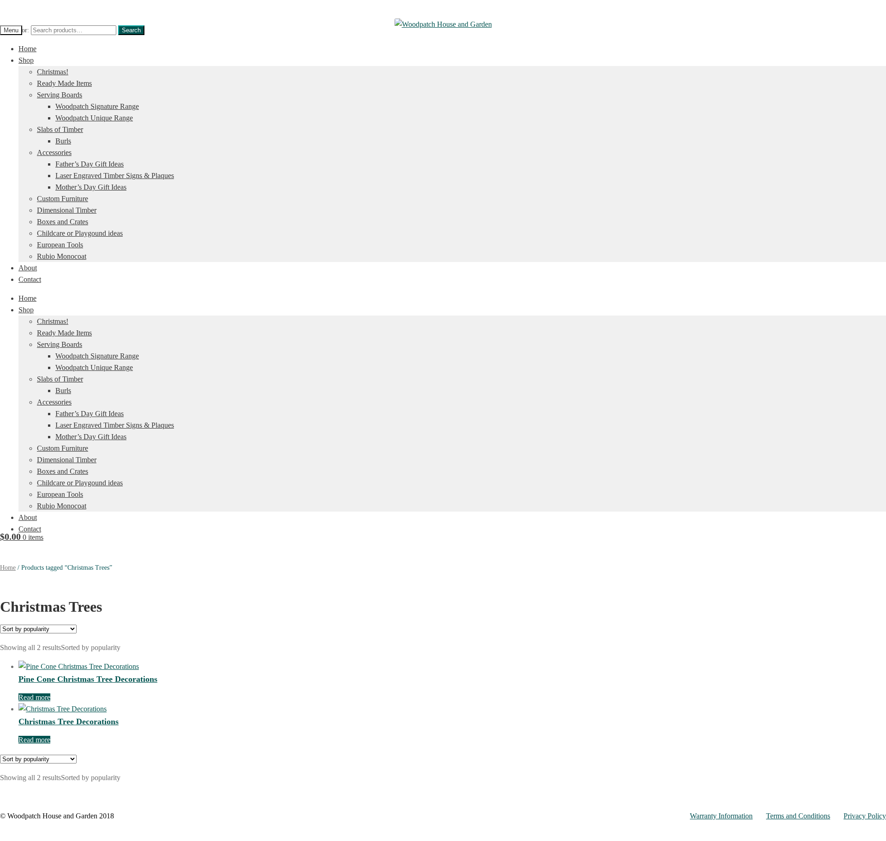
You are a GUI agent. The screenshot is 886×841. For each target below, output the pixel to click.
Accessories (54, 152)
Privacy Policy (865, 816)
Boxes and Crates (62, 222)
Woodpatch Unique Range (94, 118)
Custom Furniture (62, 199)
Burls (63, 141)
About (27, 268)
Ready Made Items (64, 83)
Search (131, 30)
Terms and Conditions (798, 816)
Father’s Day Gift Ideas (89, 164)
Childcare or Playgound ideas (80, 233)
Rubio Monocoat (61, 256)
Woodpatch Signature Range (97, 106)
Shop (26, 60)
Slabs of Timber (60, 129)
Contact (29, 279)
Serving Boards (59, 95)
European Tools (60, 245)
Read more (34, 697)
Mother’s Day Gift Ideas (90, 187)
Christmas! (52, 72)
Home (27, 49)
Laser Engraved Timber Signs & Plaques (114, 175)
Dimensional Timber (66, 210)
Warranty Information (721, 816)
